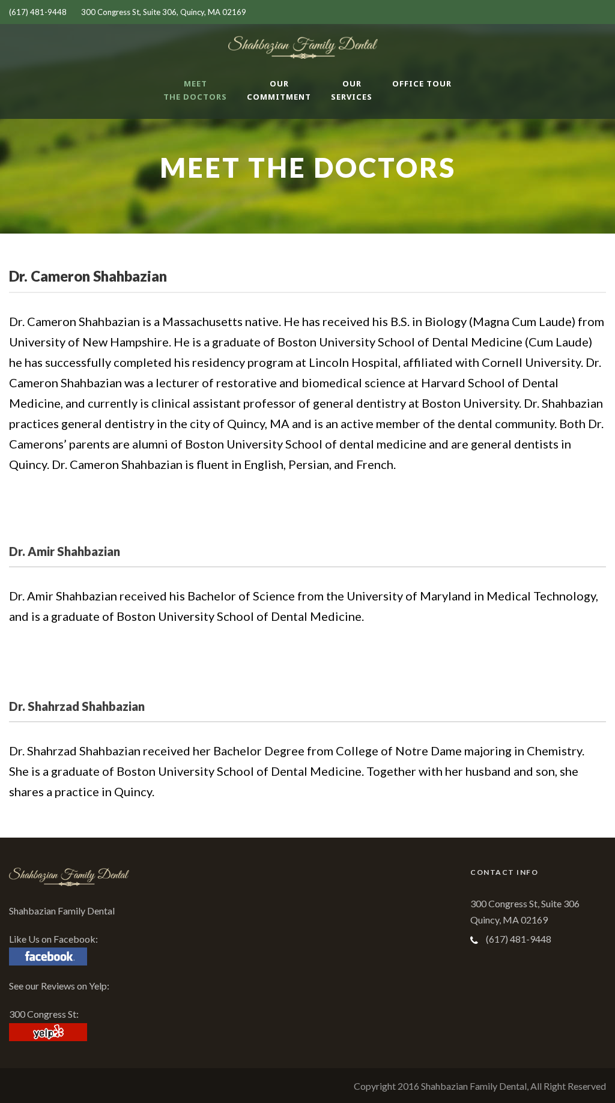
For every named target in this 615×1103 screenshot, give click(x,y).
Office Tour (422, 83)
